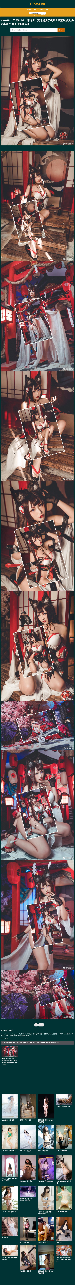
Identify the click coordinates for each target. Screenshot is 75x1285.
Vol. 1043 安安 (43, 1242)
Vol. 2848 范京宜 (62, 1211)
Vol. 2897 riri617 (25, 1271)
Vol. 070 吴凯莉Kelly (63, 1106)
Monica (59, 1242)
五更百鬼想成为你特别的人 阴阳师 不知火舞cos (64, 1259)
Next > (41, 1025)
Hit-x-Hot (37, 4)
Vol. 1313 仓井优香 (8, 1120)
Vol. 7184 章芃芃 (62, 1151)
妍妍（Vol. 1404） (26, 1120)
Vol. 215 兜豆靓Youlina (9, 1212)
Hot (35, 9)
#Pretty (6, 1038)
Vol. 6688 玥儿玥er (26, 1181)
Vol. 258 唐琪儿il (43, 1151)
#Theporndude (43, 9)
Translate (43, 15)
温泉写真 (5, 1237)
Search (61, 30)
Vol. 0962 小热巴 (25, 1151)
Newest (29, 9)
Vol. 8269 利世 (25, 1242)
